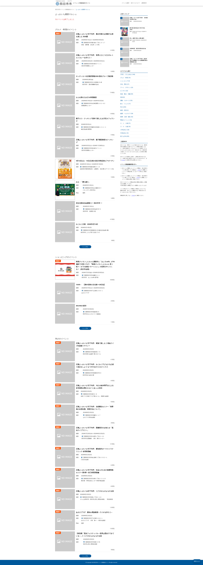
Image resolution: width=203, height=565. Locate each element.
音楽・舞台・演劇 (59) (126, 94)
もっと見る (85, 246)
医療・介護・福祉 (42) (126, 117)
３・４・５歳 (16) (125, 126)
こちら (123, 160)
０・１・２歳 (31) (125, 123)
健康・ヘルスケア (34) (126, 113)
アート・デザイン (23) (126, 87)
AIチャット (197, 561)
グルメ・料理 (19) (125, 78)
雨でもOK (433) (124, 136)
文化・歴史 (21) (124, 84)
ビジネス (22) (124, 91)
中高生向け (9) (124, 133)
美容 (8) (122, 97)
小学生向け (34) (124, 130)
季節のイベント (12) (126, 120)
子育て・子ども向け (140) (127, 74)
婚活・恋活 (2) (124, 110)
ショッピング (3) (125, 81)
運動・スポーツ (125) (126, 100)
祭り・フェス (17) (125, 104)
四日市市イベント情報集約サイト (64, 9)
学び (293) (123, 107)
